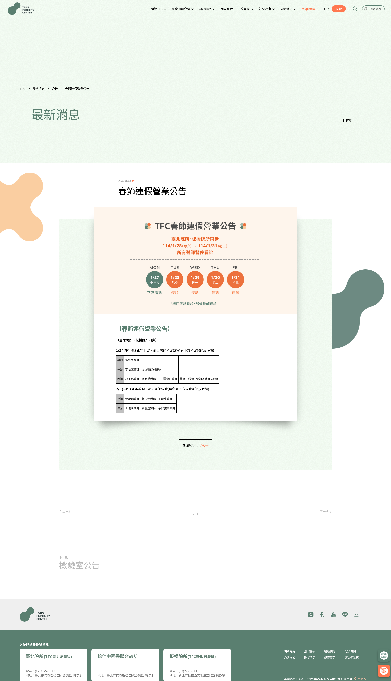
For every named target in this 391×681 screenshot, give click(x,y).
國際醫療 (227, 9)
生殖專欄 (243, 9)
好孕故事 (265, 9)
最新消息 (286, 9)
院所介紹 (289, 651)
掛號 (339, 9)
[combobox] (373, 9)
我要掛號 (384, 671)
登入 (327, 9)
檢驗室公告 (79, 565)
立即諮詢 (384, 655)
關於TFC (157, 9)
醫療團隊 (330, 651)
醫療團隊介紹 (181, 9)
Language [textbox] (376, 9)
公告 (55, 88)
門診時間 (350, 651)
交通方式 (289, 657)
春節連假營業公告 (77, 88)
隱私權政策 (351, 657)
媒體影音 (330, 657)
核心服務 (205, 9)
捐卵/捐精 (308, 9)
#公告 (204, 445)
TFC (22, 88)
